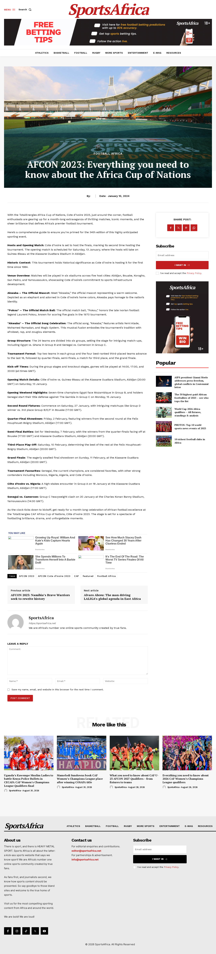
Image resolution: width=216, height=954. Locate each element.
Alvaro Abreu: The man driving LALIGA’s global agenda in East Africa (113, 597)
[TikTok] (26, 931)
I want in (180, 265)
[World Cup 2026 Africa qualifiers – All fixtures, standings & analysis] (164, 412)
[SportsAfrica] (15, 622)
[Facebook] (170, 227)
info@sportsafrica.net (85, 859)
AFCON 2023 (26, 576)
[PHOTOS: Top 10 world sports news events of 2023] (164, 426)
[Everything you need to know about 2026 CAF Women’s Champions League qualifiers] (187, 753)
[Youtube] (44, 931)
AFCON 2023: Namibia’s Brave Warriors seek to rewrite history (40, 597)
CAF (76, 576)
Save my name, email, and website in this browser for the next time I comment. (58, 689)
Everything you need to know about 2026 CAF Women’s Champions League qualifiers (186, 778)
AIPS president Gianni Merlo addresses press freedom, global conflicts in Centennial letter (191, 382)
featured (88, 576)
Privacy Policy (194, 273)
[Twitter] (178, 227)
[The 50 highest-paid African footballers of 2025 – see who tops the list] (164, 397)
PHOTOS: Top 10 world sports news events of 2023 (190, 426)
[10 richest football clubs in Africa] (164, 440)
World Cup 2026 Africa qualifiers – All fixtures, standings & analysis (187, 412)
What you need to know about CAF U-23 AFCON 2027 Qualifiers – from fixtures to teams (134, 778)
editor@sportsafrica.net (86, 850)
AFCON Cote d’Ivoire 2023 (54, 576)
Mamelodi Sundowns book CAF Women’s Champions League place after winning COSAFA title (80, 778)
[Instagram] (17, 931)
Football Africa (108, 153)
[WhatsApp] (194, 227)
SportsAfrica (41, 617)
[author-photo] (6, 791)
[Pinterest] (186, 227)
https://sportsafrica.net (42, 623)
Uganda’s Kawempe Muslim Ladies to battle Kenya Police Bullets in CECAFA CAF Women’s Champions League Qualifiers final (28, 780)
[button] (26, 9)
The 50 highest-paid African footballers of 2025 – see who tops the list (191, 398)
